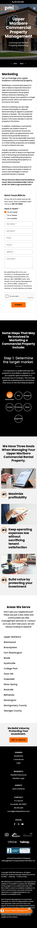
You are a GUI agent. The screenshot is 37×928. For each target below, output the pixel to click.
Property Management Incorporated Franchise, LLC (18, 859)
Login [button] (18, 763)
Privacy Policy (22, 877)
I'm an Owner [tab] (12, 212)
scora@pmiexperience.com (18, 811)
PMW (5, 877)
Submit (18, 305)
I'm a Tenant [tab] (12, 215)
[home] (8, 8)
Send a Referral (18, 789)
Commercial (18, 759)
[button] (14, 824)
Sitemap (12, 877)
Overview (15, 63)
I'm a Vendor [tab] (12, 218)
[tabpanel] (18, 370)
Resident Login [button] (18, 778)
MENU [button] (34, 8)
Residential (18, 756)
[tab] (9, 395)
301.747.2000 (9, 184)
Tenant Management (21, 63)
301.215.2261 (19, 2)
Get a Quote (18, 740)
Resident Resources (18, 775)
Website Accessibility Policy (11, 894)
